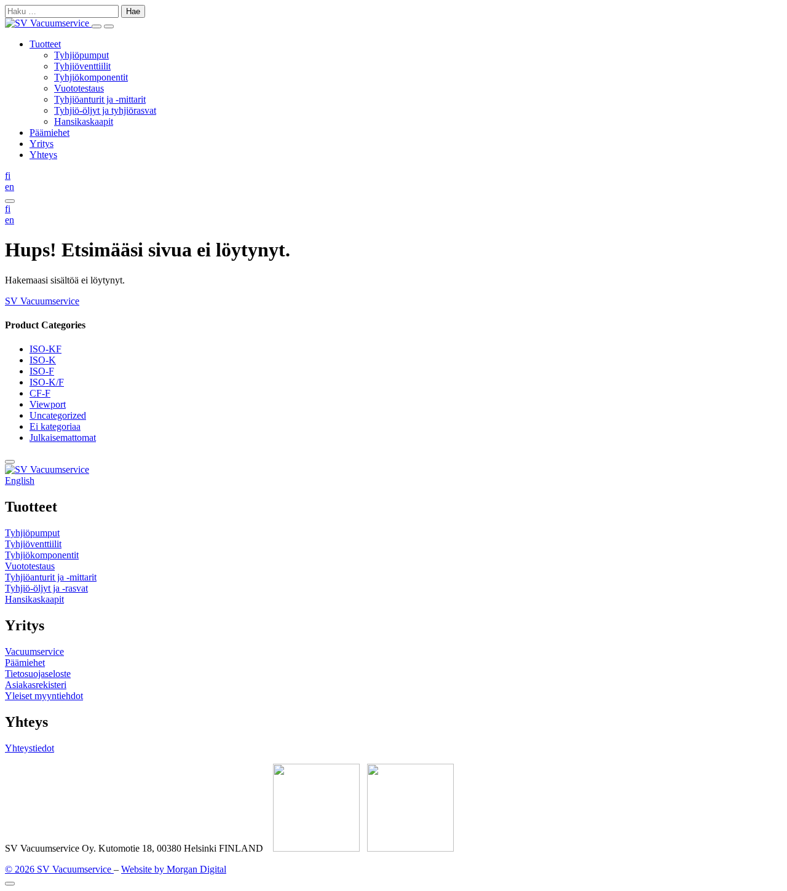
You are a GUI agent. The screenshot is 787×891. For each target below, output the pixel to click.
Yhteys (43, 154)
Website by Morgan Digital (173, 869)
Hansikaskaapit (83, 121)
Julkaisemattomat (63, 437)
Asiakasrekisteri (35, 684)
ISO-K (43, 360)
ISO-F (42, 371)
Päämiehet (49, 132)
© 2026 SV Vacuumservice (59, 869)
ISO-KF (45, 349)
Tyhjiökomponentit (91, 77)
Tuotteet (45, 44)
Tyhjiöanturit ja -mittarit (100, 99)
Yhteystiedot (29, 748)
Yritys (41, 143)
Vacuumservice (34, 651)
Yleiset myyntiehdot (44, 696)
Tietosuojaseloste (38, 673)
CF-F (40, 393)
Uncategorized (58, 415)
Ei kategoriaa (55, 426)
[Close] (10, 883)
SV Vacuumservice (42, 301)
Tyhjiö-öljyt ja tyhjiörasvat (105, 110)
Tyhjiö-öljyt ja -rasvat (46, 588)
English (19, 480)
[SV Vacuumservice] (48, 23)
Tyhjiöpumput (81, 55)
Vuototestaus (79, 88)
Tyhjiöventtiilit (82, 66)
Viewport (48, 404)
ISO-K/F (47, 382)
